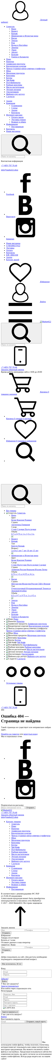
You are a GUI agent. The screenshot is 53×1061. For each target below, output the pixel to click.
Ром (13, 43)
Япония (46, 584)
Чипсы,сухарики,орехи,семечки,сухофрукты (25, 68)
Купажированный (34, 588)
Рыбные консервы (14, 85)
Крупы (9, 78)
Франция (30, 569)
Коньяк (14, 33)
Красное (21, 520)
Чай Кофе (10, 80)
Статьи (14, 108)
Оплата (9, 250)
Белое (14, 520)
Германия (25, 525)
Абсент (14, 52)
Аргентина (16, 525)
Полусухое (22, 565)
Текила (14, 40)
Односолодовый (18, 588)
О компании (16, 106)
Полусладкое (30, 529)
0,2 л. (32, 574)
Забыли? (4, 979)
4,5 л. (33, 595)
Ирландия (26, 584)
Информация (12, 124)
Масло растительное (15, 87)
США (40, 584)
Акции (9, 101)
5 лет (19, 550)
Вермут (14, 31)
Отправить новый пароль (36, 1022)
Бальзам (14, 54)
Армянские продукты (15, 64)
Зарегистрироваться (10, 986)
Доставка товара (18, 120)
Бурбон (23, 591)
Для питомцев (12, 92)
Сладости (10, 96)
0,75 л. (19, 534)
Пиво (8, 59)
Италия (38, 569)
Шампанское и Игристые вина (24, 36)
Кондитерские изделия (16, 66)
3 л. (32, 534)
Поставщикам (17, 127)
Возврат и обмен (18, 122)
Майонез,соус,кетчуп (15, 94)
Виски (14, 38)
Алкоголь (10, 26)
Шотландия (16, 584)
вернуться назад (31, 734)
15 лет (35, 550)
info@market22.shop (9, 170)
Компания (10, 103)
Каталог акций (12, 260)
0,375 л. (26, 574)
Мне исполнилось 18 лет (11, 964)
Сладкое (21, 529)
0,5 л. (13, 595)
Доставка (10, 248)
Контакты (15, 113)
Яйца (8, 71)
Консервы (10, 75)
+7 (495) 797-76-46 (9, 165)
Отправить (30, 808)
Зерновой (15, 591)
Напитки (10, 61)
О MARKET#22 (13, 246)
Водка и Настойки (19, 45)
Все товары (11, 511)
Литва (44, 569)
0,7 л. (13, 534)
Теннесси (47, 588)
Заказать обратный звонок (12, 369)
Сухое (14, 529)
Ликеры (14, 47)
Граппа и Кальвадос (20, 57)
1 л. (24, 534)
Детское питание (13, 89)
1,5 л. (28, 534)
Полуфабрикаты (13, 82)
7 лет (24, 550)
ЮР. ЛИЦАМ (12, 255)
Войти (43, 302)
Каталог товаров (13, 821)
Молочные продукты (15, 73)
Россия (23, 569)
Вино (13, 29)
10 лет (30, 550)
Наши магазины (13, 131)
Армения (15, 569)
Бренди (14, 546)
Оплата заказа (17, 117)
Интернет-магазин (14, 115)
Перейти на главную (10, 734)
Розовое (28, 520)
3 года (14, 550)
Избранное (45, 282)
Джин (13, 50)
